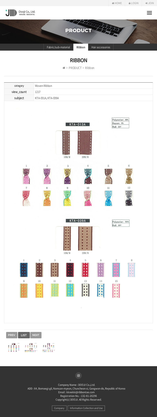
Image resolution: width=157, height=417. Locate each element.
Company (59, 408)
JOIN (151, 3)
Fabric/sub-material (58, 47)
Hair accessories (100, 47)
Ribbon (80, 47)
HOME (118, 3)
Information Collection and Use (86, 408)
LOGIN (134, 3)
